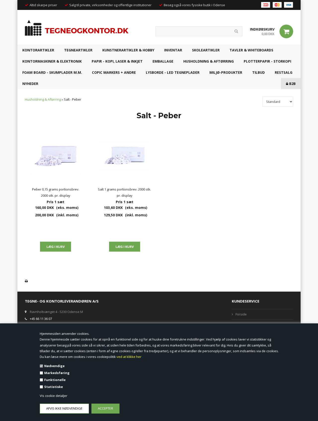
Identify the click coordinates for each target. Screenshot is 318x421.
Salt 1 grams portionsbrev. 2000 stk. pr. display (124, 192)
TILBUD (258, 72)
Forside (241, 314)
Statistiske (53, 386)
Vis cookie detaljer (53, 395)
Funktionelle (55, 380)
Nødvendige (54, 366)
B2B (292, 83)
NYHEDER (30, 83)
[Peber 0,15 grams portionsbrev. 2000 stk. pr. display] (56, 156)
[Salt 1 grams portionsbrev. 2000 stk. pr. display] (125, 156)
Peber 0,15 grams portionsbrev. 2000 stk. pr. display (55, 192)
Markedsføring (57, 373)
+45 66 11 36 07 (41, 318)
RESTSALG (283, 72)
